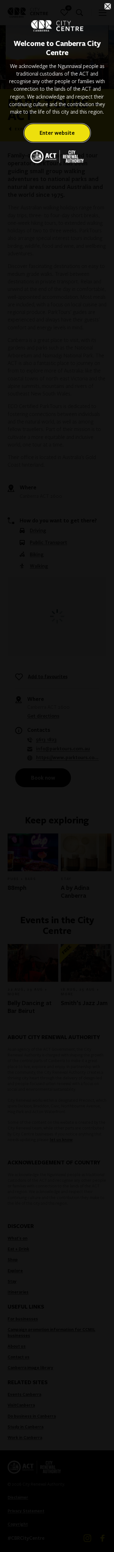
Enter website (57, 132)
